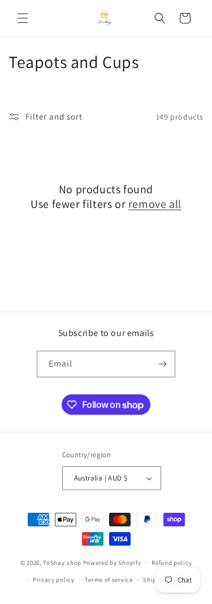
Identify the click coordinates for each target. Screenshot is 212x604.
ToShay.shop (62, 562)
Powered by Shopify (112, 562)
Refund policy (172, 563)
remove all (154, 204)
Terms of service (108, 580)
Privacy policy (54, 580)
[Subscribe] (162, 364)
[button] (22, 18)
